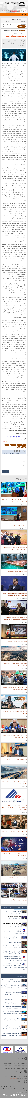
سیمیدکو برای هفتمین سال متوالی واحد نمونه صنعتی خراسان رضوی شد (12, 1007)
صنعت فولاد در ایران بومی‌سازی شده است (17, 641)
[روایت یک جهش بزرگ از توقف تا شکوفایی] (14, 868)
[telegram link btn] (25, 1095)
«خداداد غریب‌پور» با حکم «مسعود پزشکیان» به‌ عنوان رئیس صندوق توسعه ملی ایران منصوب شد (15, 594)
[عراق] (8, 10)
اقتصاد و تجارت (21, 26)
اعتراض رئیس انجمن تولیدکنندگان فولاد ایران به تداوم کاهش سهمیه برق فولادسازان (11, 1034)
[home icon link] (22, 15)
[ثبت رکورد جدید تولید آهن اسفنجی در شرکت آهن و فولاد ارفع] (14, 702)
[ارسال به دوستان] (6, 27)
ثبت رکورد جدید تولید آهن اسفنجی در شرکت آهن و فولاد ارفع (15, 712)
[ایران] (16, 10)
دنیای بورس (21, 439)
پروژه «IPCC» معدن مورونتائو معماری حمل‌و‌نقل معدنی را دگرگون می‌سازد (14, 783)
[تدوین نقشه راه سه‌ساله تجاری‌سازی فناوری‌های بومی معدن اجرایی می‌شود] (14, 653)
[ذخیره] (10, 27)
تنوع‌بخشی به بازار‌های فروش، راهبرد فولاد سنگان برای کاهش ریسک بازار (11, 981)
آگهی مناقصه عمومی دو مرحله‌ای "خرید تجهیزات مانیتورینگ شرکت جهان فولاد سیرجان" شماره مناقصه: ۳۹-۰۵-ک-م (15, 958)
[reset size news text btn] (7, 24)
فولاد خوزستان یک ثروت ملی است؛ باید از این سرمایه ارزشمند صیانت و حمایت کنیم (15, 688)
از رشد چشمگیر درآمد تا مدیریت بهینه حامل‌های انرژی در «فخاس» (15, 933)
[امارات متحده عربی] (10, 12)
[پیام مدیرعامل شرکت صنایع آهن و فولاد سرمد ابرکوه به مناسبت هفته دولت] (14, 844)
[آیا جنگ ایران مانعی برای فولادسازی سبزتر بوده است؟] (14, 822)
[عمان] (25, 12)
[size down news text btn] (3, 24)
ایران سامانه (18, 1092)
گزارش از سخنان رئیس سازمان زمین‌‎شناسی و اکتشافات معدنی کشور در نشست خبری (14, 736)
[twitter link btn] (11, 1095)
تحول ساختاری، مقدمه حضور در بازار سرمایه (17, 760)
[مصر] (19, 10)
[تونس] (19, 12)
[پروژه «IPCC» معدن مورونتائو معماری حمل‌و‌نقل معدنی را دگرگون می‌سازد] (14, 772)
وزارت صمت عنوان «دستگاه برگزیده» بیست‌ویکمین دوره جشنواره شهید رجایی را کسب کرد (14, 548)
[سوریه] (16, 12)
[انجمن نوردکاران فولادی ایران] (21, 1049)
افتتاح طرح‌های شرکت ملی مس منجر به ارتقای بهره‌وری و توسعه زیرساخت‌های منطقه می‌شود (14, 500)
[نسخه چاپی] (3, 27)
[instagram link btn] (14, 1095)
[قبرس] (23, 10)
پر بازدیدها (20, 908)
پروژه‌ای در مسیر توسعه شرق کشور (19, 900)
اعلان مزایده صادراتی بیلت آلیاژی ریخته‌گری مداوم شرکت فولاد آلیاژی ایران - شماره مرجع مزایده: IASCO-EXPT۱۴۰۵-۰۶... (14, 808)
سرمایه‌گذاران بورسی (21, 445)
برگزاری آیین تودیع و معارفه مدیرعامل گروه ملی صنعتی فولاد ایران (11, 912)
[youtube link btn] (6, 1096)
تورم (19, 447)
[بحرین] (25, 10)
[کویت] (10, 10)
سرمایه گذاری (7, 30)
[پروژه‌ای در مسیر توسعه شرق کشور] (14, 890)
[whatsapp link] (17, 451)
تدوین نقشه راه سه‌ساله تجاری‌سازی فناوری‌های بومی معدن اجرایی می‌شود (15, 664)
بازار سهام (7, 445)
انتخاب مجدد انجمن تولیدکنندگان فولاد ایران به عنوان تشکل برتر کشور (12, 938)
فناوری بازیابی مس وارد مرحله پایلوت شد (17, 571)
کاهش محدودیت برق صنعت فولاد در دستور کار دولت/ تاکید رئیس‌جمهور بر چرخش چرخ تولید (14, 987)
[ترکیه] (14, 12)
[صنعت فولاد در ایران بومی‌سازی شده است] (14, 631)
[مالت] (4, 10)
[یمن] (12, 12)
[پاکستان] (18, 10)
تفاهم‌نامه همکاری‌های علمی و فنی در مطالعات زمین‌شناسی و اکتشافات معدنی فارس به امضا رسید (15, 618)
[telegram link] (19, 451)
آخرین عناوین (7, 908)
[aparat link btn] (22, 1095)
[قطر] (21, 12)
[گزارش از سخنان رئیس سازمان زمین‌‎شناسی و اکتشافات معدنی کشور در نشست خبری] (14, 726)
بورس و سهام (22, 30)
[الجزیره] (21, 10)
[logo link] (14, 5)
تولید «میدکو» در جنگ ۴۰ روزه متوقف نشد (17, 927)
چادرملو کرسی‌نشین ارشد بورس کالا (13, 999)
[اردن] (23, 12)
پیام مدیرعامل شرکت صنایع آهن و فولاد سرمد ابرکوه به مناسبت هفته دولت (14, 855)
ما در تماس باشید (13, 1078)
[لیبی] (6, 10)
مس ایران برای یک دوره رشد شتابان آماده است (14, 919)
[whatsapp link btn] (16, 1095)
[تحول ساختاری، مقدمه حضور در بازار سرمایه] (14, 750)
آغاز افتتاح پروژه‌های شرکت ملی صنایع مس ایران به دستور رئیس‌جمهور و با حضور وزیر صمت (15, 524)
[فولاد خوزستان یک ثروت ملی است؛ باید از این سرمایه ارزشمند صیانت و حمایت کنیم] (14, 677)
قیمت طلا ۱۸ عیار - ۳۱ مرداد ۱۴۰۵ (13, 942)
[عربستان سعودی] (18, 12)
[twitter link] (14, 451)
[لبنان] (14, 10)
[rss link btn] (19, 1095)
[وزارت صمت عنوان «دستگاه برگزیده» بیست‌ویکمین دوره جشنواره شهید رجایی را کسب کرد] (14, 537)
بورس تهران (13, 445)
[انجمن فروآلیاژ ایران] (7, 1049)
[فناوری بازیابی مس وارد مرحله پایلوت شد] (14, 561)
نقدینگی (23, 447)
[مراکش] (12, 10)
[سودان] (2, 10)
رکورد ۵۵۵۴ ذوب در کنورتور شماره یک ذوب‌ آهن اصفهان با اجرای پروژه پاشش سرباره (11, 952)
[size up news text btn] (10, 24)
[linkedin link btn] (4, 1095)
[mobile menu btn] (26, 15)
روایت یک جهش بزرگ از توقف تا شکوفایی (17, 878)
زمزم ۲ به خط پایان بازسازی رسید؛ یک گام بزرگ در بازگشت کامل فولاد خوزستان (11, 947)
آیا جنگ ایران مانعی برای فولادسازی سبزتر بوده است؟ (14, 832)
